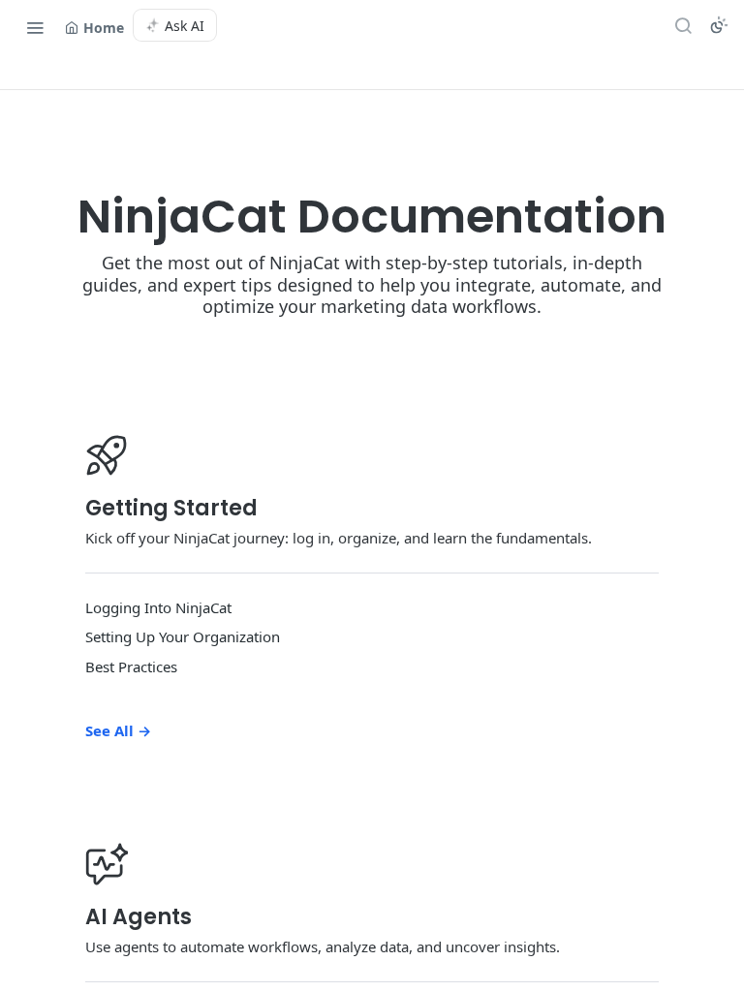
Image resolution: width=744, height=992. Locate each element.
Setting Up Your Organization (182, 636)
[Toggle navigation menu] (34, 27)
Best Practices (131, 666)
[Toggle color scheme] (718, 25)
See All (118, 730)
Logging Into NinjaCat (158, 607)
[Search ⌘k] (682, 25)
